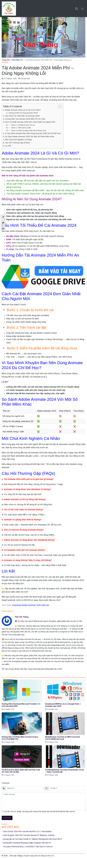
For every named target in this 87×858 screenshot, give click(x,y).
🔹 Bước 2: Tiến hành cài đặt (20, 128)
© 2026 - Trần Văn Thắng (12, 856)
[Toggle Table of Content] (58, 106)
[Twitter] (3, 222)
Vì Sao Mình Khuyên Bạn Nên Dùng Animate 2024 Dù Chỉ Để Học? (33, 133)
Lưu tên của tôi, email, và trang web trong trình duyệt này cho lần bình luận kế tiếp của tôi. (39, 811)
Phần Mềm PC (17, 60)
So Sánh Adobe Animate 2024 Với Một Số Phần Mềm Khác (29, 137)
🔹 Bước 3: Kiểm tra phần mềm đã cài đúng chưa (27, 130)
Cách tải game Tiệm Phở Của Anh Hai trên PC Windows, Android (28, 835)
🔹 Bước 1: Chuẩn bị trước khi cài (22, 125)
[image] (22, 690)
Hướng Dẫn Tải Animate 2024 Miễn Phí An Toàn (25, 119)
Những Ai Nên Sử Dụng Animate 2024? (23, 113)
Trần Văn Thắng (21, 617)
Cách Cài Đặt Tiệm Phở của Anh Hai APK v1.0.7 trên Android (27, 831)
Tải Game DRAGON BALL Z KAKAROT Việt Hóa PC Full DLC (28, 847)
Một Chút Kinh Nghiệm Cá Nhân (18, 140)
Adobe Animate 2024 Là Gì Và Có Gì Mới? (23, 110)
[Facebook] (3, 217)
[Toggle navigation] (82, 8)
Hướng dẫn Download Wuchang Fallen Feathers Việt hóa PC (27, 843)
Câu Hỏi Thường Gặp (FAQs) (17, 143)
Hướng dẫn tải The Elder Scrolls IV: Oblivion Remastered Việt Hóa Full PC (32, 839)
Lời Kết (8, 146)
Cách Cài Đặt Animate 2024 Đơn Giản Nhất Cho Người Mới (30, 122)
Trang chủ (6, 60)
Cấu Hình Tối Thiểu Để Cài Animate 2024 (22, 116)
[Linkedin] (3, 228)
